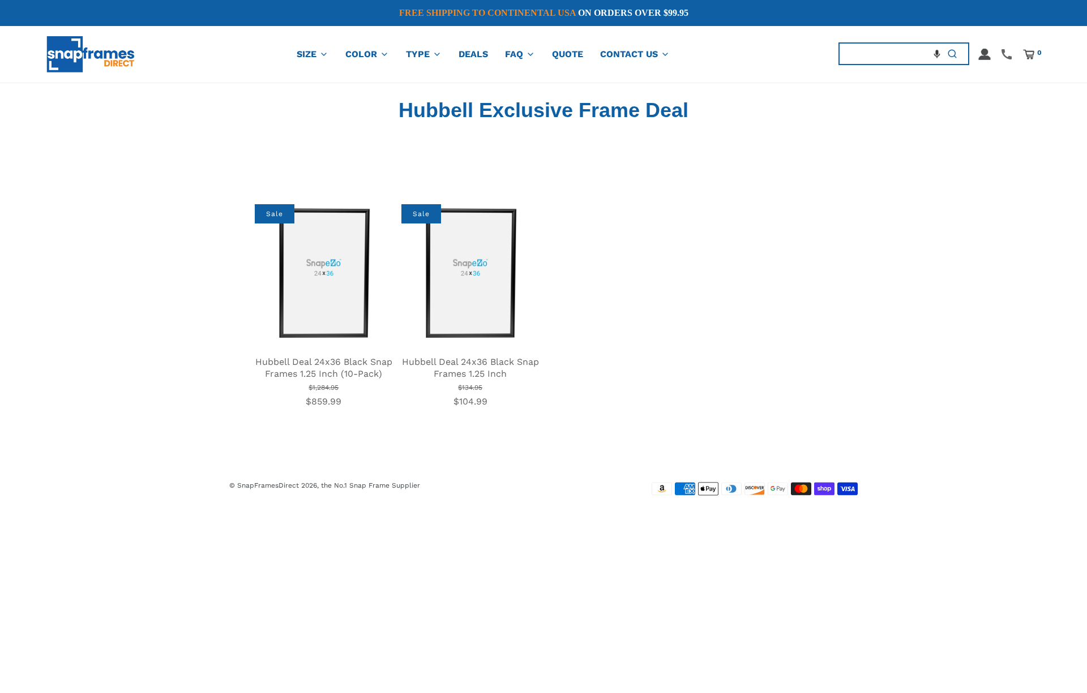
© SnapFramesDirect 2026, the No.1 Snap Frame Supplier (324, 485)
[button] (937, 54)
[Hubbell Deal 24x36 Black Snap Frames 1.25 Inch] (470, 272)
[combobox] (888, 54)
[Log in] (984, 54)
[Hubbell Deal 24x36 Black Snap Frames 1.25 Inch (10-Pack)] (324, 272)
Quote (567, 54)
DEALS (473, 54)
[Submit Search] (952, 54)
